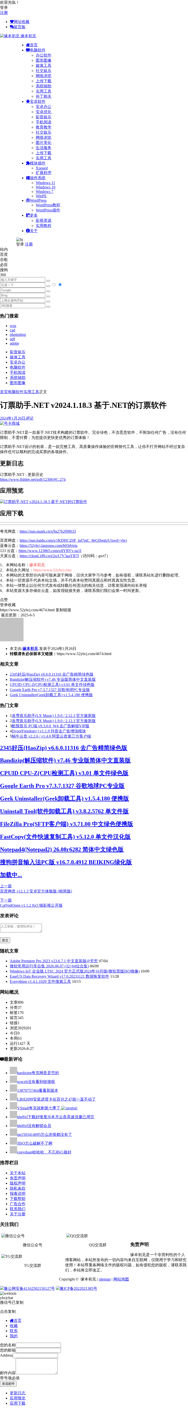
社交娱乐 (43, 71)
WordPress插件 (48, 210)
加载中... (11, 875)
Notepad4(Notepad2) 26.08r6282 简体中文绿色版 (62, 849)
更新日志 (17, 1393)
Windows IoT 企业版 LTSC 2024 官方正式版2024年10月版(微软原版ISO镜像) (75, 971)
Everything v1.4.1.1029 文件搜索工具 (40, 981)
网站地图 (121, 1279)
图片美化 (43, 143)
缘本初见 (30, 648)
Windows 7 (44, 191)
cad (12, 330)
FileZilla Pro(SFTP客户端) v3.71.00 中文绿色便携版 (66, 824)
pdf (12, 339)
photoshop (18, 334)
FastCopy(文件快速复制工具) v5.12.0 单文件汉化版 (65, 837)
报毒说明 (17, 1193)
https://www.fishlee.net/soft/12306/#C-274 (33, 479)
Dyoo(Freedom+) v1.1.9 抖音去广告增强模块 (49, 731)
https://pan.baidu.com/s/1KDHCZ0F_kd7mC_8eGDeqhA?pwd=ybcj (73, 540)
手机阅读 (43, 122)
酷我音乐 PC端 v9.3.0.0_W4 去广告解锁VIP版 (50, 726)
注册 (4, 13)
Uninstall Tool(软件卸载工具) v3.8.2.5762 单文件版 (64, 811)
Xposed (42, 168)
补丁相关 (43, 96)
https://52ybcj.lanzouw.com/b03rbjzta (48, 545)
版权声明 (17, 1183)
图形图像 (43, 60)
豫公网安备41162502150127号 (29, 1288)
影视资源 (43, 220)
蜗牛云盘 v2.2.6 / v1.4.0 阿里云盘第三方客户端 (51, 736)
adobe (14, 343)
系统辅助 (43, 86)
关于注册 (17, 1214)
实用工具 (43, 91)
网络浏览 (43, 76)
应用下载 (17, 1403)
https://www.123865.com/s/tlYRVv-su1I (50, 551)
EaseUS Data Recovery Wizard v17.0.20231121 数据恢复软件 (59, 976)
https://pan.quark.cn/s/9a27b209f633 (48, 531)
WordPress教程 (48, 205)
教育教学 (43, 127)
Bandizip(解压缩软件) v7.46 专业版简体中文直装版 (53, 679)
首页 (4, 392)
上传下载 (43, 81)
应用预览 (17, 1398)
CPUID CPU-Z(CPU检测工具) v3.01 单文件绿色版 (52, 684)
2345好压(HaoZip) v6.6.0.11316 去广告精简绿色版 (52, 674)
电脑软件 (17, 367)
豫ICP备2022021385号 (78, 1288)
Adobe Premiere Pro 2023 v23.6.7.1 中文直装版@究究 (54, 961)
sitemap (105, 1279)
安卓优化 (43, 112)
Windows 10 (45, 187)
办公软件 (43, 55)
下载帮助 (17, 1199)
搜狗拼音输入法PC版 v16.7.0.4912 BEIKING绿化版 (66, 862)
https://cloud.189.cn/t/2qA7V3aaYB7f (49, 556)
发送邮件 (8, 1384)
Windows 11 (45, 183)
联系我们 (17, 1209)
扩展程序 (43, 173)
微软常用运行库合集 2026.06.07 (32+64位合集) (49, 966)
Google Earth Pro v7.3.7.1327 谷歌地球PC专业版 (50, 690)
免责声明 (17, 1178)
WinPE (41, 196)
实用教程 (43, 225)
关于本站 (17, 1173)
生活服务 (43, 148)
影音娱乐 (43, 117)
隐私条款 (17, 1188)
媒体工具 (43, 65)
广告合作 (17, 1204)
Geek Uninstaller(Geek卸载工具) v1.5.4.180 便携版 (51, 695)
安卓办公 (43, 107)
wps (13, 326)
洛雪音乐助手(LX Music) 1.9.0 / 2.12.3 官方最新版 (54, 716)
